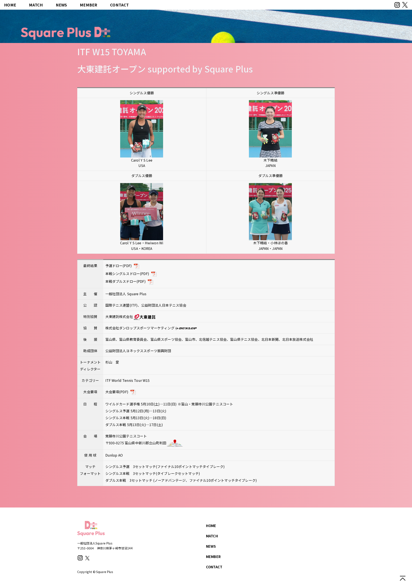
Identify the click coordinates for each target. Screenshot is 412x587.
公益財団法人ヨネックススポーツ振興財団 (138, 350)
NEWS (61, 5)
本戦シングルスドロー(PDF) (127, 273)
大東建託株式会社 (119, 316)
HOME (10, 5)
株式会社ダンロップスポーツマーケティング (140, 327)
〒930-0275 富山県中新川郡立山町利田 (136, 442)
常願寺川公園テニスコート (126, 436)
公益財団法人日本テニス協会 (163, 305)
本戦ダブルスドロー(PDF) (125, 281)
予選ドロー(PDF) (118, 265)
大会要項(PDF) (116, 391)
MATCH (36, 5)
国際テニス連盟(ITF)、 (123, 305)
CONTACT (119, 5)
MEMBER (88, 5)
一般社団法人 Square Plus (126, 293)
